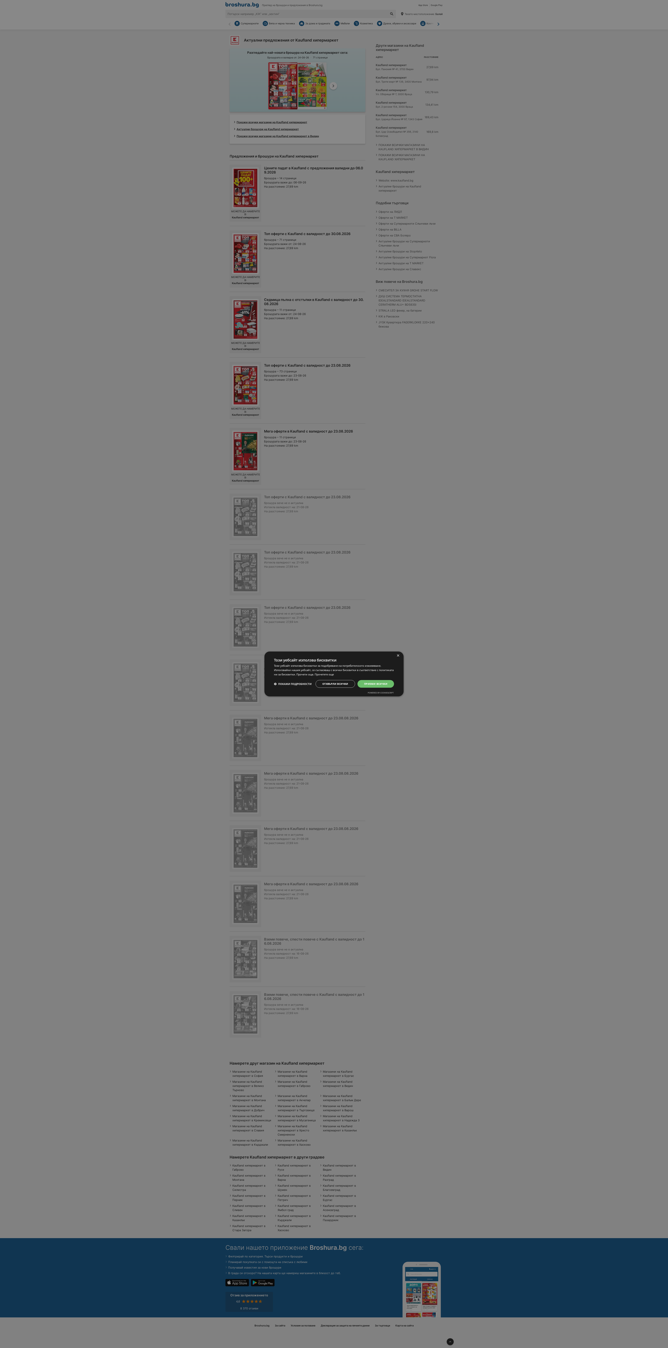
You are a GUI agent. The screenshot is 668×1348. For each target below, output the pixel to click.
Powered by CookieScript (381, 692)
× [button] (398, 655)
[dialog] (334, 674)
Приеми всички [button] (375, 683)
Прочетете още (324, 674)
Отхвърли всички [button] (335, 683)
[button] (293, 684)
